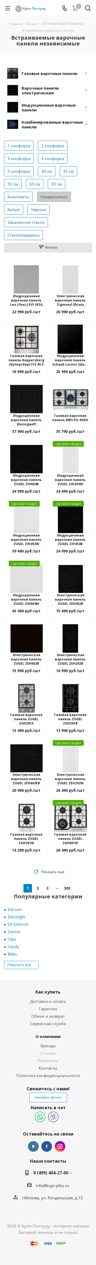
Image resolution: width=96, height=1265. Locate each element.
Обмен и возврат (48, 1016)
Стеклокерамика (23, 235)
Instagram (60, 1146)
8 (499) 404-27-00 (50, 1173)
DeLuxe (15, 909)
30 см (46, 171)
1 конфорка (18, 145)
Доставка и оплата (48, 1001)
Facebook (46, 1146)
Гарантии (48, 1008)
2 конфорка (52, 145)
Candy (13, 946)
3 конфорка (18, 158)
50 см (12, 184)
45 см (68, 171)
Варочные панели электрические (40, 90)
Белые (13, 209)
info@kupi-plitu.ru (52, 1185)
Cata (12, 939)
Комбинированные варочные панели (52, 124)
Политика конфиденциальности (48, 1075)
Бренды (48, 1045)
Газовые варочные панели (49, 73)
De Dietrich (18, 924)
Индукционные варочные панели (49, 107)
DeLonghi (16, 916)
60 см (34, 184)
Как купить (48, 992)
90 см (56, 184)
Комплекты (18, 196)
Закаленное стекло (26, 222)
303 (67, 888)
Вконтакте (33, 1146)
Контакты (48, 1068)
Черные (38, 209)
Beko (12, 954)
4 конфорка (52, 158)
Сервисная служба (48, 1023)
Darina (14, 931)
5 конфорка (18, 171)
